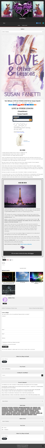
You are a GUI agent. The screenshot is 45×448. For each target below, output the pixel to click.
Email (3, 333)
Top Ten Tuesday (23, 414)
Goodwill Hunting (5, 411)
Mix (35, 104)
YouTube (35, 414)
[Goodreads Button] (41, 23)
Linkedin (32, 104)
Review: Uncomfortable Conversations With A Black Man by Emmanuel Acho (19, 392)
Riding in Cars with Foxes (25, 413)
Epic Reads (26, 410)
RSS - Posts (4, 427)
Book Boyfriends (23, 409)
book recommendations (36, 409)
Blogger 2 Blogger (5, 409)
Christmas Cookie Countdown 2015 (7, 410)
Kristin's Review (20, 411)
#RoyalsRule (15, 407)
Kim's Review (15, 411)
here (32, 253)
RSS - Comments (5, 429)
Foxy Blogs (22, 18)
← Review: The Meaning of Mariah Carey (9, 308)
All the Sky (22, 282)
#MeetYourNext (4, 407)
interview (10, 411)
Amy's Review (24, 268)
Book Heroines (29, 409)
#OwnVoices (10, 407)
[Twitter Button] (37, 23)
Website (5, 303)
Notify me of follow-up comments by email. (11, 342)
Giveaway (36, 410)
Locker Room (27, 411)
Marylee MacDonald (5, 394)
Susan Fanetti (30, 102)
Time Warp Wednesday (16, 414)
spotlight (38, 413)
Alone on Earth (8, 295)
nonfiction (4, 413)
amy (31, 407)
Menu (4, 23)
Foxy (13, 298)
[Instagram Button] (40, 23)
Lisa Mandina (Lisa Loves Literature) (9, 384)
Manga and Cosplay (33, 411)
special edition (32, 413)
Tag (41, 413)
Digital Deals (24, 25)
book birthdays (16, 409)
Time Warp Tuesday (9, 414)
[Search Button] (43, 23)
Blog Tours (11, 409)
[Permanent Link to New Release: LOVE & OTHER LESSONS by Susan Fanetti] (22, 67)
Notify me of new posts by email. (9, 344)
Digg (28, 104)
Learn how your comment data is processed (26, 349)
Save (19, 104)
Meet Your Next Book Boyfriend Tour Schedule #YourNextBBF (21, 391)
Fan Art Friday (31, 410)
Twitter (11, 104)
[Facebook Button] (38, 23)
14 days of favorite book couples (24, 407)
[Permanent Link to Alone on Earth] (8, 290)
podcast (8, 413)
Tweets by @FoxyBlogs (6, 368)
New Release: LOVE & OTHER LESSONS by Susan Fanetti (22, 101)
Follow (4, 361)
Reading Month (13, 413)
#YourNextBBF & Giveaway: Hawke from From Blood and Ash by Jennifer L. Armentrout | (19, 386)
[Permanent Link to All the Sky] (22, 277)
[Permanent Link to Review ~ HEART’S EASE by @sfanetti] (36, 277)
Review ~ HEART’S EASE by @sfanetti (36, 283)
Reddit (23, 104)
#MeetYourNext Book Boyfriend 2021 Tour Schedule (28, 384)
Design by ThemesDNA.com (22, 446)
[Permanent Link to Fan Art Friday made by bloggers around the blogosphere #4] (8, 277)
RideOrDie (18, 413)
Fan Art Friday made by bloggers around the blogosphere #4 (8, 283)
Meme (38, 411)
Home (19, 25)
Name (3, 329)
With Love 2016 (30, 414)
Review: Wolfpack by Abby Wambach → (36, 308)
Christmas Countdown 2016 (19, 410)
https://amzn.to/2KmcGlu (26, 244)
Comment (4, 316)
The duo (3, 414)
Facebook (15, 104)
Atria (39, 407)
